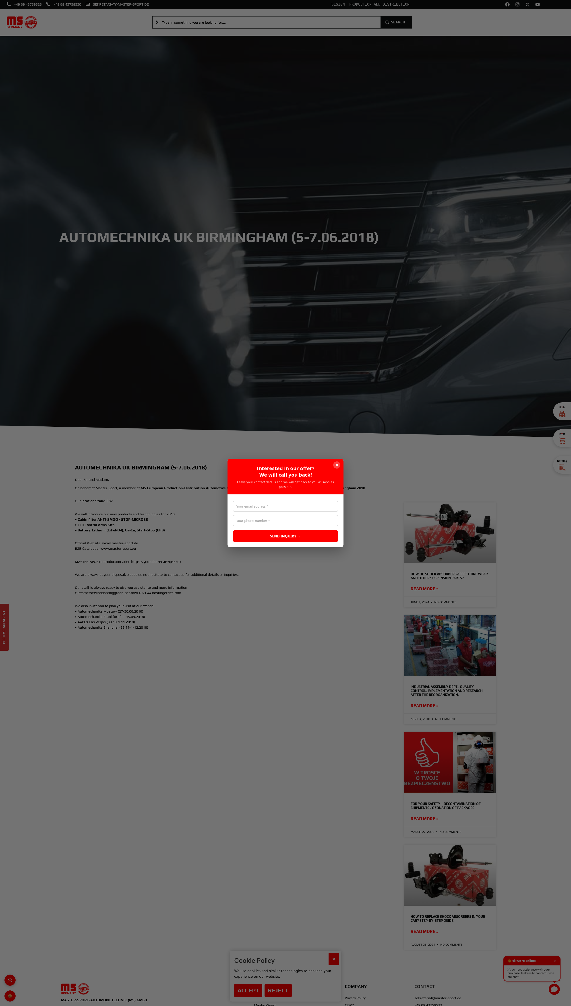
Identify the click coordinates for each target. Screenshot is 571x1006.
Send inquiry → (285, 536)
